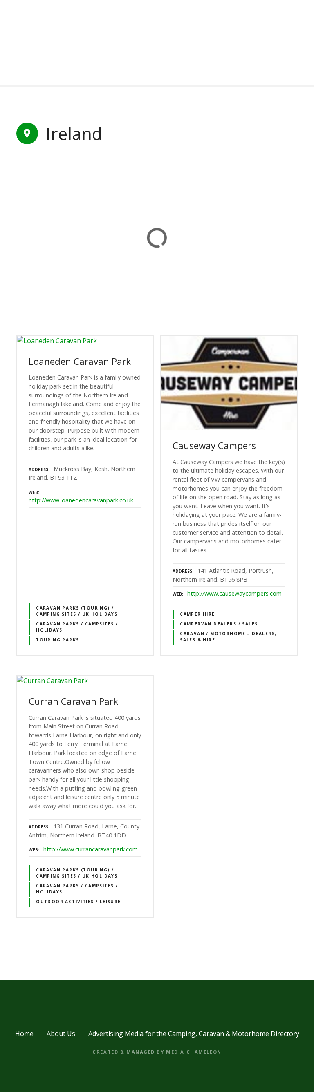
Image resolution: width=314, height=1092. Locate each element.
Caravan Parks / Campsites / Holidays (77, 627)
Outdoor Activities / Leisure (78, 901)
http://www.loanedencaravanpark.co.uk (81, 500)
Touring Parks (57, 640)
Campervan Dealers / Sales (219, 624)
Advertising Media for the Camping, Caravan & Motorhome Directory (193, 1033)
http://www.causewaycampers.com (234, 593)
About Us (61, 1033)
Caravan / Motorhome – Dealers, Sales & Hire (228, 637)
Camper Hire (197, 614)
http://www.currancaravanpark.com (90, 849)
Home (24, 1033)
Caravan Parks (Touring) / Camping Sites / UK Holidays (76, 611)
